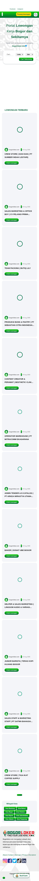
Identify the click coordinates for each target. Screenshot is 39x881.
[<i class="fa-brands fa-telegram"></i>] (29, 9)
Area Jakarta (9, 819)
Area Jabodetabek (22, 815)
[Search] (35, 14)
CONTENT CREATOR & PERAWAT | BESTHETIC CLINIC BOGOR (19, 382)
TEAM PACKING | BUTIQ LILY (18, 268)
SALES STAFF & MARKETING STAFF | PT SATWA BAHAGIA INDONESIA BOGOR (18, 721)
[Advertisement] (19, 85)
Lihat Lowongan (11, 163)
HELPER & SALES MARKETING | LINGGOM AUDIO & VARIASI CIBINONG (19, 607)
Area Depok (9, 815)
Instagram (20, 9)
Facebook (12, 9)
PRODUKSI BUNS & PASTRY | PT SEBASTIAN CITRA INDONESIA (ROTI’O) (19, 325)
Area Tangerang (22, 819)
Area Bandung (10, 808)
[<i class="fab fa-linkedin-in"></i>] (25, 9)
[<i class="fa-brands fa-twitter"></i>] (27, 9)
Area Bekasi (22, 808)
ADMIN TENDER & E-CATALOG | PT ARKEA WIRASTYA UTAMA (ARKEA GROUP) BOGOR (19, 496)
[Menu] (2, 14)
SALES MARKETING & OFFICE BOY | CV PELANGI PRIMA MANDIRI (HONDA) (18, 214)
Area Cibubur (20, 812)
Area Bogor (9, 812)
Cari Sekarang (26, 59)
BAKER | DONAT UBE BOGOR (18, 550)
